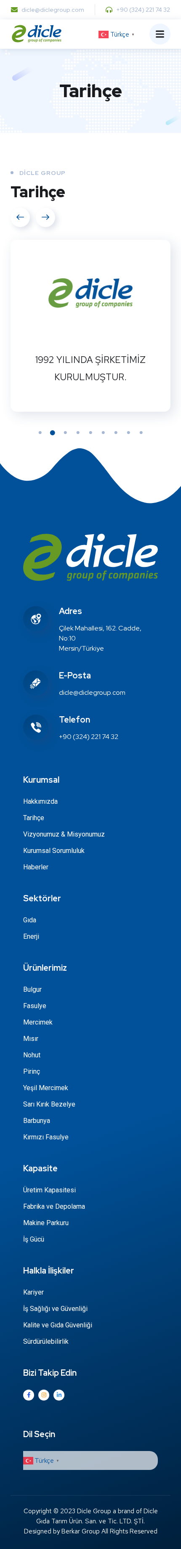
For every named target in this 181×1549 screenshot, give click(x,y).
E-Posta (75, 675)
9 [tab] (141, 433)
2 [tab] (52, 433)
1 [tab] (40, 433)
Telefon (74, 719)
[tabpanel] (90, 325)
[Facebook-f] (28, 1395)
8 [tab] (128, 433)
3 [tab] (65, 433)
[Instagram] (43, 1395)
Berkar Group (80, 1531)
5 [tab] (90, 433)
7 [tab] (116, 433)
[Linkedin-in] (58, 1395)
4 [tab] (78, 433)
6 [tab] (103, 433)
